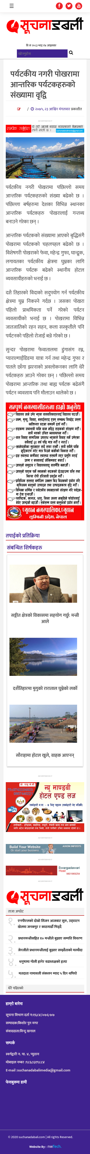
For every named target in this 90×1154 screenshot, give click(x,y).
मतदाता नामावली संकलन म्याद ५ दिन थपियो (48, 974)
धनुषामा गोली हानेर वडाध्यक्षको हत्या (43, 962)
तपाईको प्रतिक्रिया (23, 536)
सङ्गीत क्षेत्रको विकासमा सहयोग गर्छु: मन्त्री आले (45, 618)
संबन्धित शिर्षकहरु (24, 548)
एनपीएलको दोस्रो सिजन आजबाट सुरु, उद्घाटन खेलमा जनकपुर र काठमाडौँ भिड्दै (49, 924)
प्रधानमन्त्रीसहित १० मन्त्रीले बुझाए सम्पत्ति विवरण (50, 939)
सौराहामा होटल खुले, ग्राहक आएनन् (45, 755)
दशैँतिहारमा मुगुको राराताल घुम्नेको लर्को (45, 688)
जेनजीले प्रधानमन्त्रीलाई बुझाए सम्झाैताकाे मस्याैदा (50, 950)
